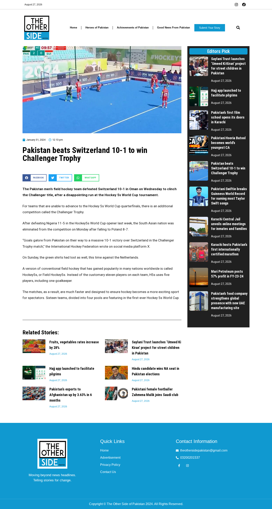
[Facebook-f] (179, 465)
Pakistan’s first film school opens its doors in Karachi (228, 117)
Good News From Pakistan (173, 27)
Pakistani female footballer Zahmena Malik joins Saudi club (155, 392)
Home (73, 27)
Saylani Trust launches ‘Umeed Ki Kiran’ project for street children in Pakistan (156, 347)
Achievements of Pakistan (133, 27)
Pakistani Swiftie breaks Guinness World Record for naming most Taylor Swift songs (229, 196)
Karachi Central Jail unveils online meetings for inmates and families (229, 224)
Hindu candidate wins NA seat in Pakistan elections (155, 371)
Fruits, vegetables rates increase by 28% (74, 345)
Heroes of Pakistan (97, 27)
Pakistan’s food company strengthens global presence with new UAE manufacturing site (229, 300)
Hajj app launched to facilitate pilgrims (71, 371)
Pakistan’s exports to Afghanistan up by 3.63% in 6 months (70, 394)
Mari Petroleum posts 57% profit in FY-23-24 (227, 273)
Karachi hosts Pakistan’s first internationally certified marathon (229, 249)
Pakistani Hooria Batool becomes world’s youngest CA (228, 143)
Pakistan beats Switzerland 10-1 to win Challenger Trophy (228, 168)
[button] (238, 27)
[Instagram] (187, 465)
